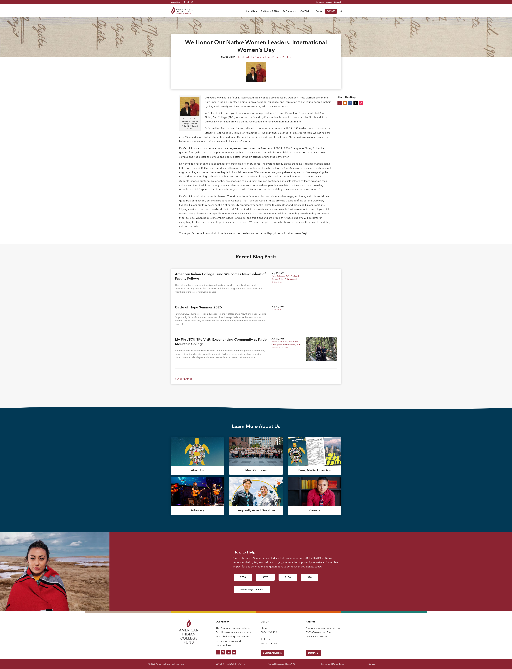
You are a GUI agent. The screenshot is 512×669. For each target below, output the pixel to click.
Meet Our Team (256, 470)
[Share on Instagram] (361, 103)
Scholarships (272, 653)
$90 (309, 577)
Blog (239, 56)
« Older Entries (183, 378)
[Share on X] (355, 103)
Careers (329, 2)
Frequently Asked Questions (256, 510)
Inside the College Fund (257, 56)
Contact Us (320, 2)
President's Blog (281, 56)
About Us (250, 11)
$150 (288, 577)
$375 (265, 577)
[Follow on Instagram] (223, 652)
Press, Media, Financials (314, 470)
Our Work (304, 11)
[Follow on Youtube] (234, 652)
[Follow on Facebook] (218, 652)
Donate (313, 653)
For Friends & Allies (270, 11)
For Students (288, 11)
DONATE (331, 11)
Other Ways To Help (251, 589)
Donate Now (175, 2)
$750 (243, 577)
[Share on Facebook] (350, 103)
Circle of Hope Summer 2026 (198, 307)
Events (319, 11)
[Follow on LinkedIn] (228, 652)
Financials (337, 2)
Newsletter (276, 309)
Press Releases (278, 276)
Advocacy (197, 510)
